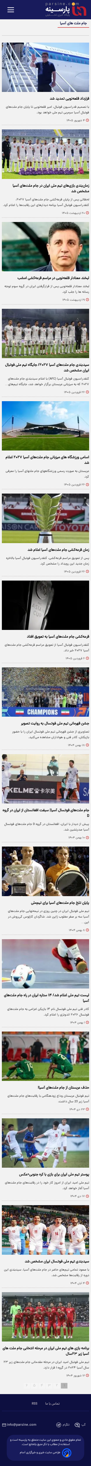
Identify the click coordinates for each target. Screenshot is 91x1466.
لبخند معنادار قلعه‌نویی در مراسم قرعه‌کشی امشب (53, 278)
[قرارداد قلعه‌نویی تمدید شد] (45, 67)
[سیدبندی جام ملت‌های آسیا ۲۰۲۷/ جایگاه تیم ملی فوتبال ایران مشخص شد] (45, 333)
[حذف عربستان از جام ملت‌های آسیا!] (45, 1056)
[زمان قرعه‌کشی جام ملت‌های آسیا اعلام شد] (45, 518)
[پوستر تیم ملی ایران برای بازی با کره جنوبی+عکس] (45, 1143)
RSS (34, 1403)
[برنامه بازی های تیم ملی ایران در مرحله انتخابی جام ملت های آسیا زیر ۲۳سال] (45, 1317)
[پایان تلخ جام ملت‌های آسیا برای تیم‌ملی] (45, 871)
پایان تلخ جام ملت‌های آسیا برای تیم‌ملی (60, 903)
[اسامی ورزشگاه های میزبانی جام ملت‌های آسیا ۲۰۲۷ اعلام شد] (45, 426)
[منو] (10, 10)
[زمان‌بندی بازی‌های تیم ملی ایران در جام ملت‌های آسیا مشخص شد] (45, 154)
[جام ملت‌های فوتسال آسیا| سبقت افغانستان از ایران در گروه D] (45, 779)
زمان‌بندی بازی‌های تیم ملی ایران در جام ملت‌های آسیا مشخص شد (51, 188)
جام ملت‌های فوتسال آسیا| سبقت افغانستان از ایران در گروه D (46, 813)
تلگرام (66, 1425)
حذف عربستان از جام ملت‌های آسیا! (63, 1088)
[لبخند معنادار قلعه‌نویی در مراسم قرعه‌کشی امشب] (45, 246)
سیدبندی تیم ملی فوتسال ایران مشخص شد (57, 1261)
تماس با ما (52, 1403)
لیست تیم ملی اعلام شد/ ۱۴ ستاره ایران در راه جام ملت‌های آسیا (46, 998)
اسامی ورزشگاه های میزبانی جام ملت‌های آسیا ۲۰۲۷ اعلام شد (47, 460)
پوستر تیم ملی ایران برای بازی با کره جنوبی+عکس (54, 1174)
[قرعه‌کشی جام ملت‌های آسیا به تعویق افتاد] (45, 605)
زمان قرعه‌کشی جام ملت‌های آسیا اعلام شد (58, 550)
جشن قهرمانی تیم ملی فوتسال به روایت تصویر (55, 723)
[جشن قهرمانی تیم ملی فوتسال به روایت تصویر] (45, 692)
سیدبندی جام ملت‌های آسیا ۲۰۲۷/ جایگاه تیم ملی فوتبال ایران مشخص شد (47, 367)
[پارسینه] (63, 10)
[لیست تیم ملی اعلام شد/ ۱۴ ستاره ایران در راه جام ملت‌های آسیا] (45, 964)
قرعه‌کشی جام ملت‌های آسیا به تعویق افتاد (58, 637)
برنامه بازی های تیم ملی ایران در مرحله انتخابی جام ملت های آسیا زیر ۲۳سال (46, 1351)
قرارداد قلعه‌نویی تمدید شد (69, 99)
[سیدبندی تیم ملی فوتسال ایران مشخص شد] (45, 1229)
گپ (83, 1425)
